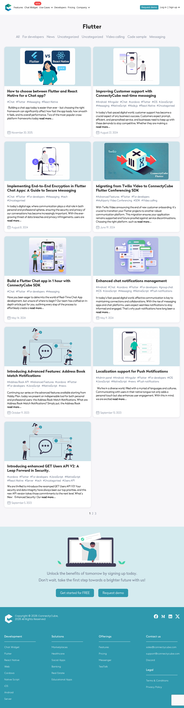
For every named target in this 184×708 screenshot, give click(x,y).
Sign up (173, 7)
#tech (64, 196)
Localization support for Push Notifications (132, 371)
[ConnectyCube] (9, 618)
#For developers (36, 196)
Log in (163, 7)
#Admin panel (104, 377)
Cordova (9, 673)
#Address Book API (18, 381)
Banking (56, 666)
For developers (33, 37)
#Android (101, 101)
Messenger (105, 660)
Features (18, 7)
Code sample (137, 37)
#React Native (50, 101)
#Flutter (20, 101)
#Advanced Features (107, 196)
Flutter (8, 653)
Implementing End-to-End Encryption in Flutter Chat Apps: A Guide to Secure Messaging (46, 188)
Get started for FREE (75, 593)
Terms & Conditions (157, 680)
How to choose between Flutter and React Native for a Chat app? (42, 93)
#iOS (154, 101)
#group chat (166, 287)
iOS (6, 686)
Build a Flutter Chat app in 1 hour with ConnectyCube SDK (38, 283)
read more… (46, 118)
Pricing (71, 7)
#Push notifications (161, 290)
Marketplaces (60, 647)
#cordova (134, 101)
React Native (11, 660)
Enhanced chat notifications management (131, 281)
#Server (29, 480)
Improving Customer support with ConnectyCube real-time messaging (126, 93)
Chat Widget (31, 7)
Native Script (11, 679)
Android (8, 692)
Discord (150, 660)
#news (62, 385)
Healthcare (58, 653)
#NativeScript (118, 105)
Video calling (115, 37)
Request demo (149, 7)
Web (7, 666)
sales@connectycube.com (161, 647)
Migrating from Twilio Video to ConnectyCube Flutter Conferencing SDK (134, 188)
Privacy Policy (154, 687)
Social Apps (58, 660)
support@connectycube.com (163, 653)
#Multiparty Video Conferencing (114, 200)
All (18, 37)
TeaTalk (103, 666)
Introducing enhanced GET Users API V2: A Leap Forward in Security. (43, 468)
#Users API (68, 480)
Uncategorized (68, 37)
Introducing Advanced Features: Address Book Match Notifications (46, 373)
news (51, 37)
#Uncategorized (166, 105)
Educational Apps (62, 679)
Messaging (157, 37)
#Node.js (133, 105)
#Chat (11, 101)
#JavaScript (166, 101)
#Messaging (33, 101)
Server (8, 698)
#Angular (113, 101)
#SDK (137, 200)
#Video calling (149, 200)
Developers (60, 7)
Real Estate (58, 673)
